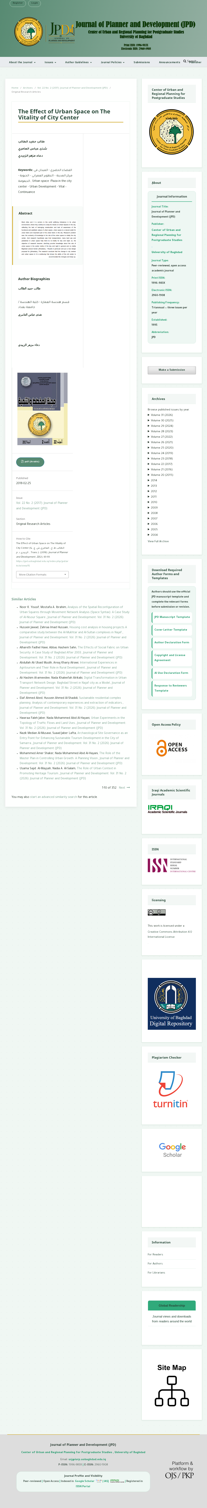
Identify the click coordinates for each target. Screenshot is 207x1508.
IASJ (106, 1481)
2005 (154, 529)
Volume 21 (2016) (162, 469)
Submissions (142, 62)
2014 (154, 480)
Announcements (169, 62)
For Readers (155, 1254)
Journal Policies (112, 62)
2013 (154, 486)
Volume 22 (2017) (161, 464)
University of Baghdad (167, 252)
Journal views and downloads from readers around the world (172, 1319)
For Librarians (156, 1273)
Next (122, 788)
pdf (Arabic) (31, 462)
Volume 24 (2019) (162, 453)
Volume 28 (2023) (162, 431)
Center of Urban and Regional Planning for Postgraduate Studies (167, 235)
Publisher (195, 62)
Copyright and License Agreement (169, 658)
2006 (154, 524)
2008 (154, 513)
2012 (154, 491)
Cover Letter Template (170, 630)
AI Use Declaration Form (171, 673)
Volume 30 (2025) (162, 420)
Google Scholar (85, 1481)
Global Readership (172, 1305)
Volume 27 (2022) (162, 437)
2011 (154, 497)
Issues (49, 62)
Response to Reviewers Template (170, 688)
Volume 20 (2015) (162, 475)
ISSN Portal (83, 1486)
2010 (154, 502)
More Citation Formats (32, 574)
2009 (154, 508)
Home (15, 88)
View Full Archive (158, 541)
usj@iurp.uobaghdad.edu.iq (87, 1459)
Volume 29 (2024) (162, 426)
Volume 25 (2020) (162, 448)
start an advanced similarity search (53, 797)
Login (34, 3)
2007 (154, 518)
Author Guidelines (77, 62)
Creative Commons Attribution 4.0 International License (170, 935)
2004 (154, 535)
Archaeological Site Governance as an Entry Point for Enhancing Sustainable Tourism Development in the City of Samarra (74, 738)
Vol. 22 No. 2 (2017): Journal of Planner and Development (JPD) (72, 88)
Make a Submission (172, 370)
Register (18, 3)
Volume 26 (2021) (162, 442)
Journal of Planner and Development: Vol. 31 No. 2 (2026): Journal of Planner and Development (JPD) (72, 688)
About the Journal (21, 62)
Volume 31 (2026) (162, 415)
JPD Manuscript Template (172, 617)
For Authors (155, 1263)
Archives (28, 88)
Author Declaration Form (171, 642)
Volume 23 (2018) (162, 458)
